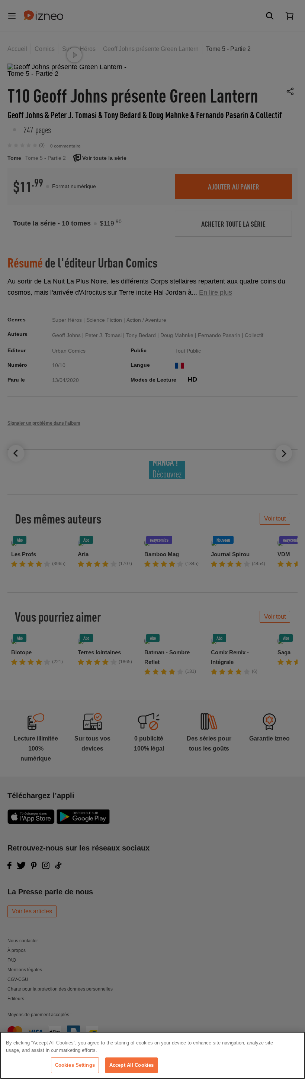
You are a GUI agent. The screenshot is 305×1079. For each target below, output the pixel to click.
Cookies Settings (75, 1065)
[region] (152, 1055)
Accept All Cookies (131, 1065)
